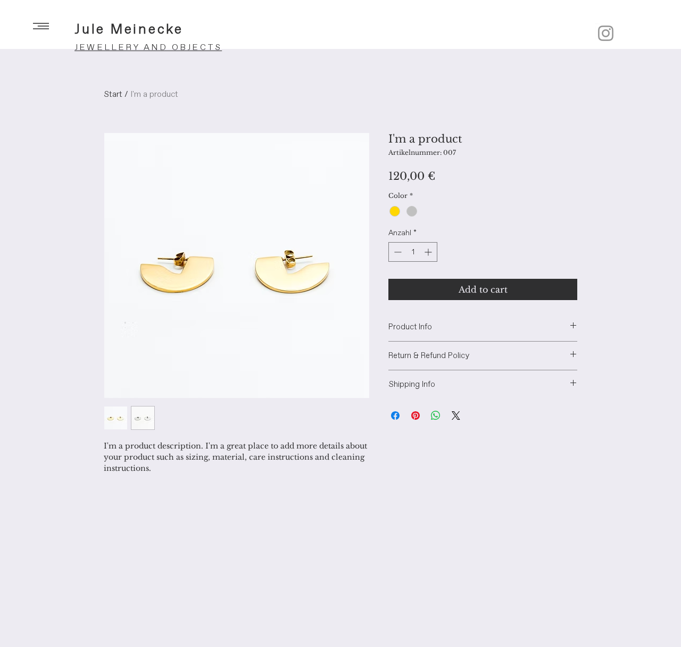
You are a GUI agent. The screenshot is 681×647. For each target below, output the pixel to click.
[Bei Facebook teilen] (395, 415)
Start (113, 94)
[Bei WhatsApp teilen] (435, 415)
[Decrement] (396, 252)
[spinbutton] (412, 252)
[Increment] (429, 252)
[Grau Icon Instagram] (605, 33)
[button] (41, 26)
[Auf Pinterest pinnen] (415, 415)
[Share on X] (456, 415)
